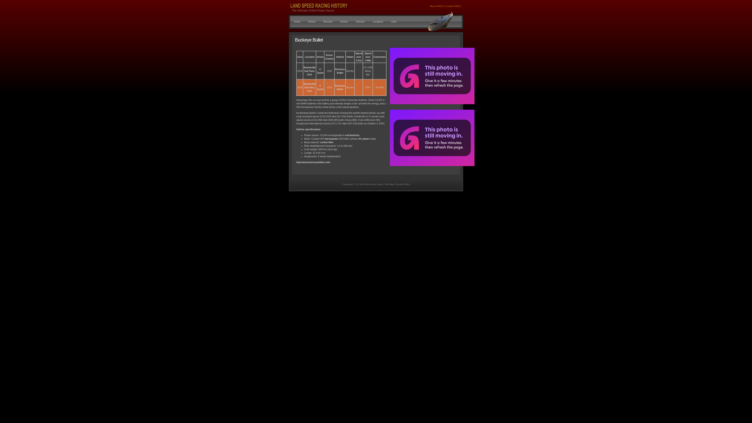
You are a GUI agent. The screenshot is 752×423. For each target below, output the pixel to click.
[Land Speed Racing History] (432, 104)
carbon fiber (327, 142)
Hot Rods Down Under (371, 184)
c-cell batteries (351, 135)
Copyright (347, 184)
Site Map (389, 184)
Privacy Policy (403, 184)
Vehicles (360, 21)
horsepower (331, 138)
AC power (363, 138)
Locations (378, 21)
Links (394, 21)
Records (328, 21)
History (312, 21)
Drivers (344, 21)
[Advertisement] (376, 222)
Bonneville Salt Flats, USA (309, 71)
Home (297, 21)
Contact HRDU (453, 6)
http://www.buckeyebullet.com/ (313, 162)
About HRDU (437, 6)
